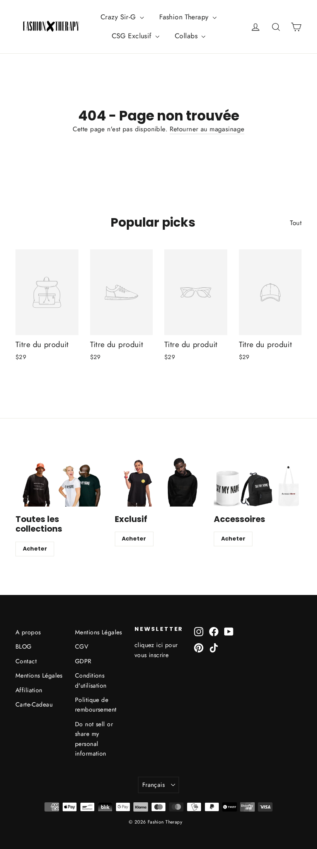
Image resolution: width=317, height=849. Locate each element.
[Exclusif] (159, 481)
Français (153, 784)
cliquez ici (149, 645)
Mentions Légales (39, 675)
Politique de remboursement (96, 704)
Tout (296, 222)
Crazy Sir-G (119, 17)
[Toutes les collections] (59, 481)
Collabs (187, 36)
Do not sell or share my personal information (94, 739)
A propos (28, 632)
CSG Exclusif (133, 36)
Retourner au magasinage (207, 129)
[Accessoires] (258, 481)
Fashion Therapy (185, 17)
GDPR (83, 661)
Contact (26, 661)
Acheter (35, 548)
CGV (81, 646)
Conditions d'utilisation (91, 680)
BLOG (23, 646)
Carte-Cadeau (34, 704)
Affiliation (29, 690)
